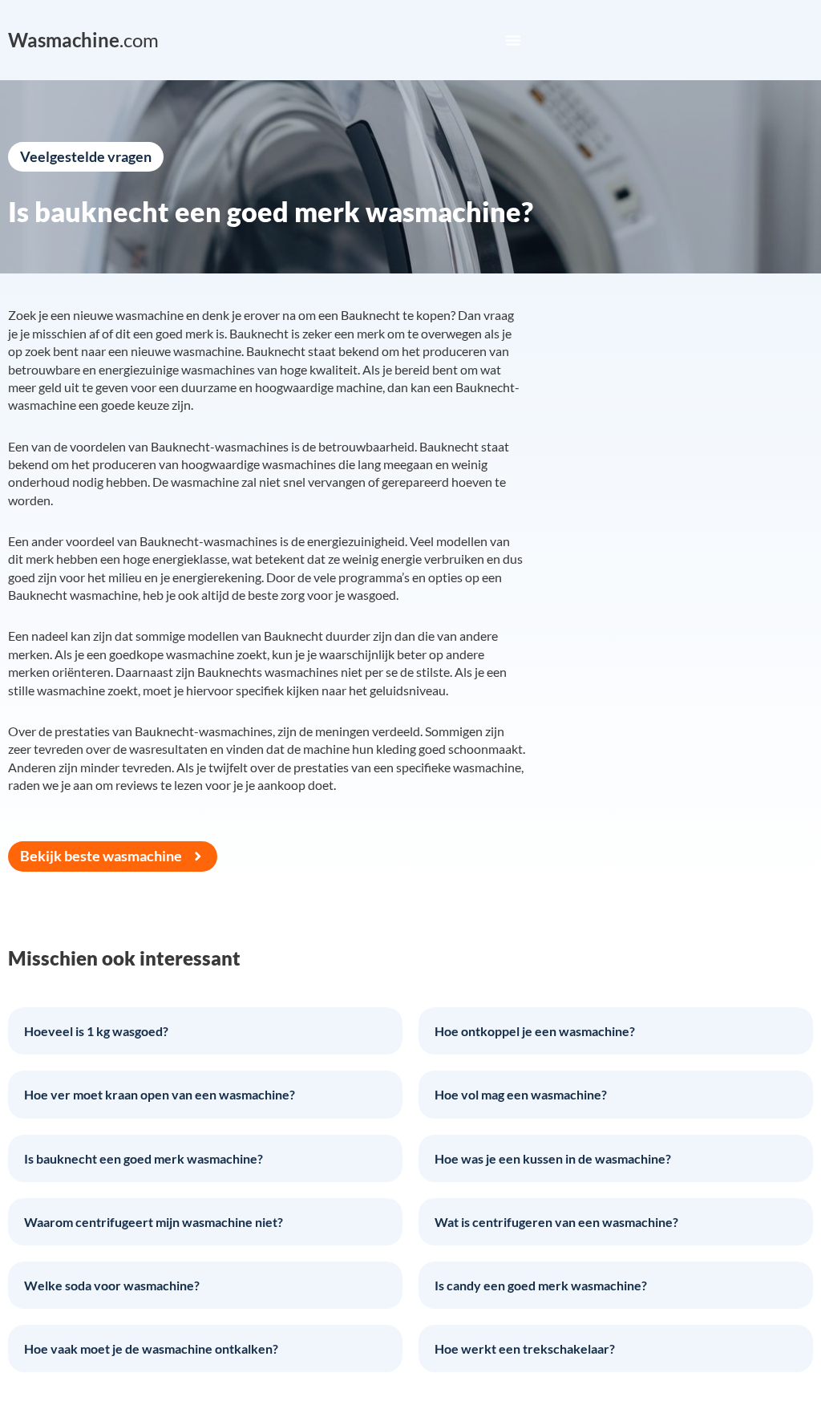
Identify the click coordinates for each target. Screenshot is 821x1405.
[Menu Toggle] (513, 40)
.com (83, 39)
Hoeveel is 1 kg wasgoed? (96, 1031)
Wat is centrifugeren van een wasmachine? (556, 1221)
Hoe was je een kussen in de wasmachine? (553, 1158)
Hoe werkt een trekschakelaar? (525, 1348)
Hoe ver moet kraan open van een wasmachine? (159, 1094)
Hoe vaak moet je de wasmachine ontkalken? (151, 1348)
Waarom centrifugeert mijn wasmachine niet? (153, 1221)
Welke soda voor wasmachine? (112, 1285)
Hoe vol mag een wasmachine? (521, 1094)
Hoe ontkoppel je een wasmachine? (535, 1031)
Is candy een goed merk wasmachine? (541, 1285)
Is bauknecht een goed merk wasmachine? (143, 1158)
